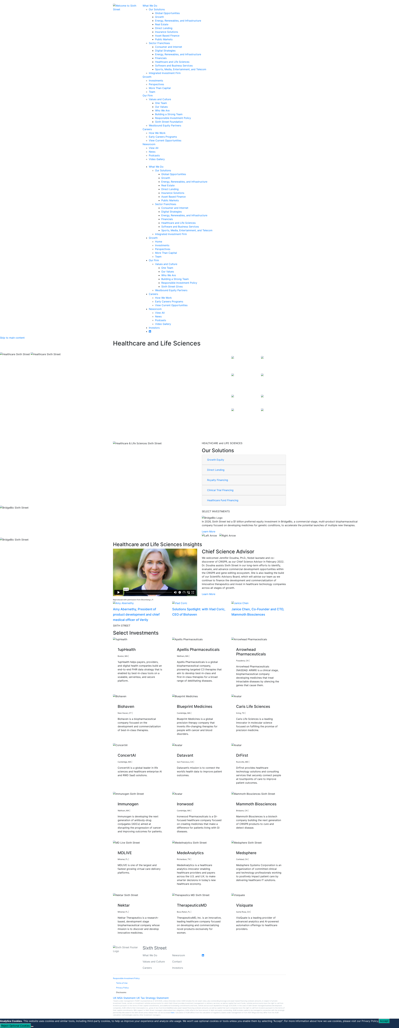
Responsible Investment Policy (173, 118)
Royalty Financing (217, 480)
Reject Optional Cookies (15, 1025)
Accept (384, 1021)
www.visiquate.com (259, 912)
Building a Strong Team (169, 114)
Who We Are (162, 110)
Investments (156, 80)
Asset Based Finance (167, 35)
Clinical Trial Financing (220, 490)
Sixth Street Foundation (169, 121)
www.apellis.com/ (197, 656)
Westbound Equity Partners (165, 125)
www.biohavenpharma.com (145, 713)
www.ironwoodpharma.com (204, 810)
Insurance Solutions (166, 31)
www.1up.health (136, 656)
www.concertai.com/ (142, 762)
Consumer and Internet (168, 46)
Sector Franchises (159, 43)
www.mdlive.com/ (137, 859)
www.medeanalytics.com (203, 859)
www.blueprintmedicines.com (205, 713)
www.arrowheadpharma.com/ (263, 660)
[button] (210, 535)
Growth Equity (215, 459)
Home (158, 241)
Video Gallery (157, 159)
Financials (161, 58)
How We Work (157, 133)
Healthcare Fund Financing (222, 500)
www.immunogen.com (140, 810)
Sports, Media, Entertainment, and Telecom (180, 69)
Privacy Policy (370, 1021)
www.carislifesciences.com (258, 713)
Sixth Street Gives (172, 286)
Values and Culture (160, 99)
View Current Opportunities (165, 140)
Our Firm (148, 95)
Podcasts (154, 155)
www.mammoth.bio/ (257, 810)
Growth (159, 16)
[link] (210, 535)
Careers (147, 129)
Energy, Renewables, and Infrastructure (178, 20)
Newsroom (149, 144)
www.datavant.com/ (203, 762)
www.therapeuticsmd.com (203, 912)
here (172, 1012)
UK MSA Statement (124, 997)
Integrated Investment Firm (165, 73)
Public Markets (164, 39)
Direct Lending (163, 28)
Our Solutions (157, 9)
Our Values (161, 106)
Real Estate (161, 24)
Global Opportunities (167, 13)
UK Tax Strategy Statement (152, 997)
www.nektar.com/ (137, 912)
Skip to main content (12, 337)
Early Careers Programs (163, 136)
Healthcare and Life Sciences (172, 61)
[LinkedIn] (115, 1)
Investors (154, 327)
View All (153, 147)
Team (152, 91)
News (152, 151)
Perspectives (156, 84)
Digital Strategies (165, 50)
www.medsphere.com (258, 859)
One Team (161, 103)
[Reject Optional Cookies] (32, 1026)
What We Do (150, 5)
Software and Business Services (174, 65)
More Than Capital (160, 88)
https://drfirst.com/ (258, 762)
